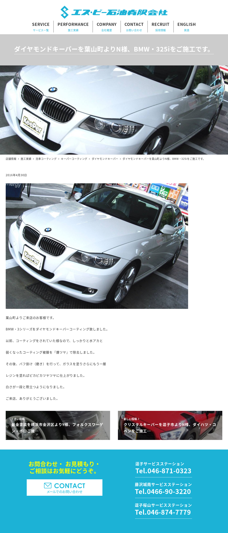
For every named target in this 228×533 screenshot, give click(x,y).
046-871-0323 (169, 470)
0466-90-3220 (169, 491)
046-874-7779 (169, 511)
